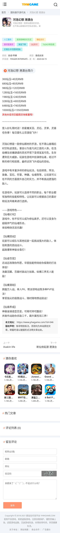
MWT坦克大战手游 (27, 397)
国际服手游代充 (18, 12)
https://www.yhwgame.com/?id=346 (35, 322)
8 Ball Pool (50, 397)
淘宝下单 (22, 44)
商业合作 (36, 529)
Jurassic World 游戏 (41, 376)
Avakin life (9, 347)
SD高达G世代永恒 (26, 376)
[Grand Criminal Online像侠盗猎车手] (50, 369)
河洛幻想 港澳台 (23, 20)
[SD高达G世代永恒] (23, 369)
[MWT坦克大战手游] (23, 389)
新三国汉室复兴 (11, 397)
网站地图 (24, 529)
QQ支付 (34, 44)
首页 (4, 12)
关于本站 (13, 529)
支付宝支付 (8, 44)
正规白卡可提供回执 (12, 49)
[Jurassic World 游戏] (36, 369)
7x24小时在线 (48, 44)
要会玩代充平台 (33, 515)
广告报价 (47, 529)
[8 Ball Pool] (50, 389)
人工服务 (7, 39)
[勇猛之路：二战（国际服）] (36, 389)
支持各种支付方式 (24, 39)
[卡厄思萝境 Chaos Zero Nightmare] (9, 369)
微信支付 (40, 39)
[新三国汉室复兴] (9, 389)
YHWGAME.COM (48, 515)
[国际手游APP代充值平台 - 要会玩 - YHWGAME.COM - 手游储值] (30, 5)
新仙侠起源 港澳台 (46, 347)
